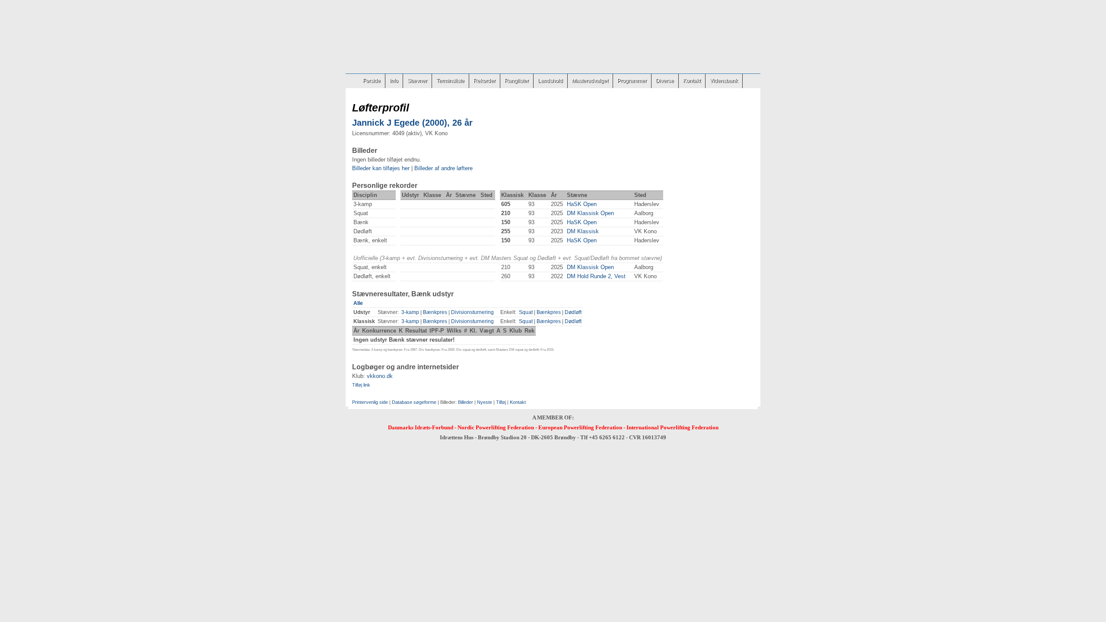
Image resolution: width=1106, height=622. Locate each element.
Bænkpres (435, 312)
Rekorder (485, 81)
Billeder (465, 402)
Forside (372, 81)
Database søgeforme (414, 402)
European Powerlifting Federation (580, 427)
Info (394, 81)
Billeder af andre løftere (443, 168)
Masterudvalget (590, 81)
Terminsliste (450, 81)
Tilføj (501, 402)
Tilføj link (361, 384)
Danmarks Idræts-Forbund (420, 427)
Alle (358, 303)
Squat (526, 312)
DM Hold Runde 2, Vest (596, 276)
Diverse (665, 81)
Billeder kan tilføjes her (381, 168)
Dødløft (573, 312)
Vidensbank (724, 81)
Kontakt (692, 81)
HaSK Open (582, 204)
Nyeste (484, 402)
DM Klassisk (583, 231)
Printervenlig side (370, 402)
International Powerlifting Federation (672, 427)
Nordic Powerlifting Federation (496, 427)
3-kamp (410, 312)
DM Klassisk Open (590, 213)
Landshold (550, 81)
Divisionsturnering (472, 312)
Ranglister (517, 81)
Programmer (632, 81)
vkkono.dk (380, 376)
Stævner (417, 81)
